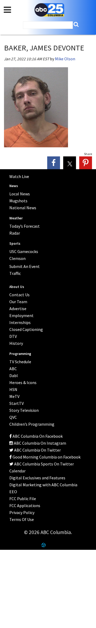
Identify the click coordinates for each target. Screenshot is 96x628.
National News (22, 207)
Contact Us (15, 562)
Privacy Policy (21, 512)
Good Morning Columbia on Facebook (46, 457)
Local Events (17, 575)
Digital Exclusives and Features (37, 477)
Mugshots (18, 200)
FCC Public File (22, 498)
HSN (13, 389)
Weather (16, 218)
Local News (19, 193)
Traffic (15, 273)
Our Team (18, 301)
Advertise (17, 308)
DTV (13, 336)
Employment (21, 315)
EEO (13, 491)
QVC (13, 417)
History (16, 343)
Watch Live (19, 176)
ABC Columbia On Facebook (37, 436)
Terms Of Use (21, 519)
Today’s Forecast (24, 226)
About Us (16, 287)
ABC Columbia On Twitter (37, 450)
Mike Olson (65, 58)
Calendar (17, 470)
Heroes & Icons (23, 382)
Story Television (24, 410)
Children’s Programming (31, 424)
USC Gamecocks (23, 251)
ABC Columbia (49, 10)
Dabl (13, 375)
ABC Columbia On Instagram (39, 443)
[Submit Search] (76, 24)
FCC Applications (24, 505)
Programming (20, 353)
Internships (20, 322)
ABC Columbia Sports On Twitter (43, 464)
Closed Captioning (26, 329)
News (13, 186)
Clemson (17, 258)
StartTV (16, 403)
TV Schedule (20, 361)
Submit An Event (24, 266)
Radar (14, 233)
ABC (13, 368)
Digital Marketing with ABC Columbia (43, 484)
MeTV (14, 396)
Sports (14, 243)
